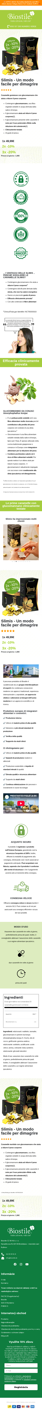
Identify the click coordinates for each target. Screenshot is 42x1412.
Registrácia (21, 1387)
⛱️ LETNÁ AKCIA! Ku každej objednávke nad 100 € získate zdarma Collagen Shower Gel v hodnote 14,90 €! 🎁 (21, 3)
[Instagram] (21, 1264)
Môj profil (4, 1336)
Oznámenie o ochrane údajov (12, 1332)
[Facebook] (15, 1264)
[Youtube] (27, 1264)
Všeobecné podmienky (10, 1326)
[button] (5, 542)
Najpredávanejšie (7, 1322)
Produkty (4, 1319)
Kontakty (4, 1283)
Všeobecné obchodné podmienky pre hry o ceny (20, 1329)
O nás (3, 1280)
